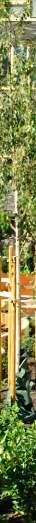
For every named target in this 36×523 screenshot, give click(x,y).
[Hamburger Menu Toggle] (32, 4)
